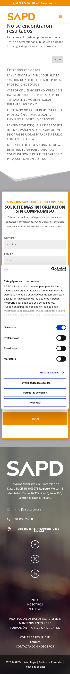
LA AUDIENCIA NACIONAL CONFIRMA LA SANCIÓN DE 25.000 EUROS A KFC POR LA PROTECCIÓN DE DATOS (34, 80)
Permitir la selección (35, 392)
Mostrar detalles (49, 372)
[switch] (61, 338)
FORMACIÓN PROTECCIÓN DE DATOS (35, 628)
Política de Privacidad (50, 662)
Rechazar (35, 402)
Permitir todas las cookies (35, 382)
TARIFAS (35, 642)
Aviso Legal (29, 662)
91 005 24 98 (22, 3)
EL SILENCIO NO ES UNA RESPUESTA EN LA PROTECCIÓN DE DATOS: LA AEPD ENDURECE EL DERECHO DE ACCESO (35, 114)
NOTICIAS (35, 609)
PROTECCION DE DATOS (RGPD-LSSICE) (35, 619)
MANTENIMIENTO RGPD (35, 623)
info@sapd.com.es (46, 3)
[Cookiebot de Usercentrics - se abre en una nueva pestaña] (51, 269)
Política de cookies (35, 666)
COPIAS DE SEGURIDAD (35, 637)
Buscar (57, 59)
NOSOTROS (35, 604)
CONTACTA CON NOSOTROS (35, 646)
